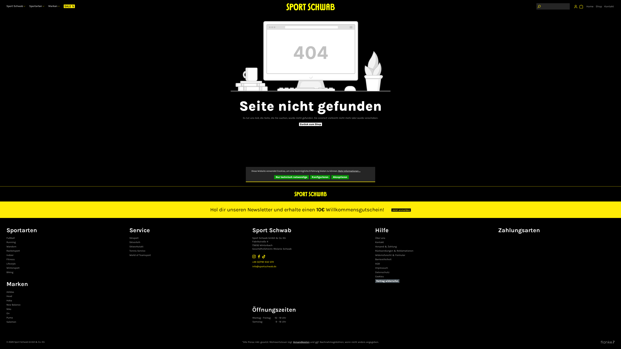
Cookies (379, 276)
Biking (9, 272)
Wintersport (13, 267)
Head (9, 296)
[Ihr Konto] (575, 6)
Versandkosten (301, 342)
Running (11, 242)
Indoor (9, 255)
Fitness (10, 259)
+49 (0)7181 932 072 (263, 261)
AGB (377, 263)
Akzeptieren (340, 177)
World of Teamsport (140, 255)
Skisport (134, 238)
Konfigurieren (320, 177)
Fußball (10, 238)
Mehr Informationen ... (349, 171)
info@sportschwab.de (264, 266)
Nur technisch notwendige (291, 177)
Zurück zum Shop (310, 124)
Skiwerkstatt (136, 246)
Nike (8, 309)
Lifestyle (11, 263)
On (8, 313)
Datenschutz (382, 272)
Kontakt (379, 242)
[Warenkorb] (581, 6)
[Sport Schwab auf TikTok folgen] (264, 256)
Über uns (380, 238)
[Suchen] (539, 6)
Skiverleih (134, 242)
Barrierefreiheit (383, 259)
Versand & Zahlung (386, 246)
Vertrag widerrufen (387, 281)
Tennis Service (137, 250)
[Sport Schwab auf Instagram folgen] (254, 256)
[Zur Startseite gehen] (310, 6)
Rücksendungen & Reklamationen (394, 250)
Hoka (9, 300)
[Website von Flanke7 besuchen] (608, 342)
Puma (9, 317)
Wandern (11, 246)
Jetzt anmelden (401, 210)
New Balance (13, 304)
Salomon (11, 321)
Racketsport (13, 250)
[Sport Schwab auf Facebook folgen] (259, 256)
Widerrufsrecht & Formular (390, 255)
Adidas (10, 292)
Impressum (381, 267)
